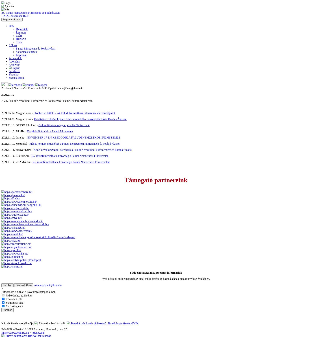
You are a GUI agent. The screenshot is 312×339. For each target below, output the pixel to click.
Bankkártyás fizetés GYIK (123, 323)
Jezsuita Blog (16, 77)
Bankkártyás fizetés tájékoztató (88, 323)
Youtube (13, 74)
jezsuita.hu (38, 332)
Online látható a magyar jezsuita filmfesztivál (64, 125)
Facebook (14, 71)
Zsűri (19, 35)
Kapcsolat (21, 55)
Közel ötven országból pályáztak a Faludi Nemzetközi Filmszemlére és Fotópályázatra (83, 149)
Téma (19, 42)
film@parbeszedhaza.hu (15, 332)
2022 (11, 25)
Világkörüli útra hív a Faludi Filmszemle (50, 131)
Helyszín (21, 38)
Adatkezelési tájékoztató (48, 285)
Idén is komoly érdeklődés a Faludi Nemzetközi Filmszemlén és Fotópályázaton (74, 143)
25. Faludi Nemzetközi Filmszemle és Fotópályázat (30, 12)
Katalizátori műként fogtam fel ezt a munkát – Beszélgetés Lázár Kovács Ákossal (80, 119)
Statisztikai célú (14, 302)
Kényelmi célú (13, 299)
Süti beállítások (24, 285)
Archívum (14, 64)
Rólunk (13, 45)
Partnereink (15, 58)
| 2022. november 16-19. (15, 15)
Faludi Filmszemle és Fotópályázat (35, 48)
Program (21, 32)
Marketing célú (14, 306)
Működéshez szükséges (18, 295)
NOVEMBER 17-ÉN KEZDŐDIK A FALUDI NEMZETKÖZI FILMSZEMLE (73, 137)
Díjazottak (22, 29)
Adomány (14, 61)
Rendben (7, 285)
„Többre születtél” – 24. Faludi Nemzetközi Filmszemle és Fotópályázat (74, 113)
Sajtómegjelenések (26, 51)
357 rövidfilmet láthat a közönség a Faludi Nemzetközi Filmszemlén (70, 155)
